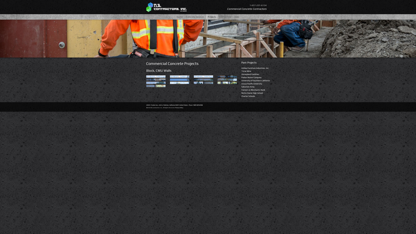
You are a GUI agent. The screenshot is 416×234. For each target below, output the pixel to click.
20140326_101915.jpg (156, 80)
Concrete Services (195, 17)
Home (180, 17)
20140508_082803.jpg (179, 83)
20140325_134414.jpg (203, 76)
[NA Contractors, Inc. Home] (166, 7)
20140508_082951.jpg (156, 86)
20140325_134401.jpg (179, 76)
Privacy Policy (179, 107)
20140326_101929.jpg (203, 80)
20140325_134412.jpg (156, 76)
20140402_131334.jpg (203, 83)
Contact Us (225, 17)
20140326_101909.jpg (227, 76)
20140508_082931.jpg (227, 83)
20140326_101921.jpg (179, 80)
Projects (212, 17)
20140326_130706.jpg (156, 83)
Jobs (237, 17)
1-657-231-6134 (258, 5)
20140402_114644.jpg (227, 80)
